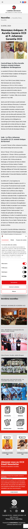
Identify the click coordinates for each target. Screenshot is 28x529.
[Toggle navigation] (2, 2)
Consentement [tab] (5, 240)
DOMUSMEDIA (13, 522)
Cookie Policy (18, 519)
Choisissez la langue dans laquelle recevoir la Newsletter (12, 476)
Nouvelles (4, 20)
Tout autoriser (14, 282)
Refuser (14, 291)
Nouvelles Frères (17, 18)
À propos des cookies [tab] (21, 240)
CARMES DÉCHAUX (14, 11)
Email (2, 470)
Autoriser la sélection (14, 286)
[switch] (24, 268)
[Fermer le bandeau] (25, 236)
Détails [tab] (12, 240)
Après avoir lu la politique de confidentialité (13, 481)
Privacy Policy (10, 519)
